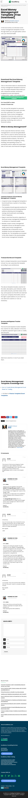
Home (2, 5)
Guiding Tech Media (15, 793)
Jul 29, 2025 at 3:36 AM (11, 576)
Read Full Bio (20, 447)
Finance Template (15, 393)
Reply (24, 457)
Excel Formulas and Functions (7, 761)
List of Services (4, 749)
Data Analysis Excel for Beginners (8, 764)
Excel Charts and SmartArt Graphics (9, 762)
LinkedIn (12, 776)
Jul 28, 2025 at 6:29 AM (11, 515)
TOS (13, 786)
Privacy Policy (9, 786)
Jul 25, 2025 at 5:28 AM (11, 460)
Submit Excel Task (7, 753)
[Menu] (1, 1)
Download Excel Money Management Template (14, 98)
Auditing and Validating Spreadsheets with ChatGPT (13, 694)
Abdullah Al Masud (14, 20)
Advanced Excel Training (6, 763)
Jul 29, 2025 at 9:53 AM (12, 598)
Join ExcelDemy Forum (9, 780)
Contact (19, 776)
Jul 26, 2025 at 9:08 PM (12, 480)
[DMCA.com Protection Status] (5, 787)
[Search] (26, 1)
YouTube (2, 776)
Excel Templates (7, 5)
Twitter (9, 776)
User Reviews (4, 748)
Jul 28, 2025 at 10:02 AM (12, 539)
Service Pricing (4, 750)
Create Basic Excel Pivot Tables (8, 759)
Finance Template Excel (10, 420)
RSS (15, 776)
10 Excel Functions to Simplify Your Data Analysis (12, 692)
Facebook (5, 776)
